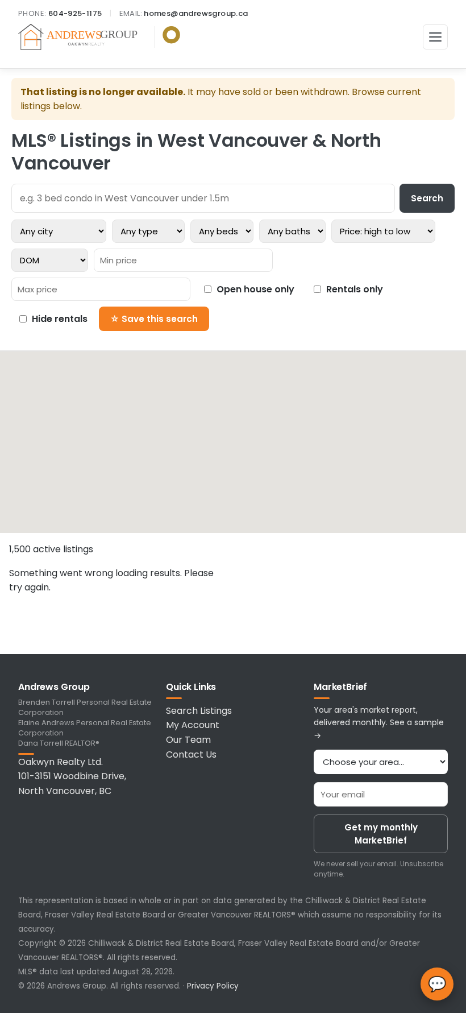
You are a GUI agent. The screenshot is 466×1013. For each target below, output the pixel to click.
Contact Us (191, 754)
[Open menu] (435, 36)
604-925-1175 (75, 13)
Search (427, 198)
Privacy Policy (213, 986)
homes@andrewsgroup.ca (196, 13)
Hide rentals (60, 318)
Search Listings (199, 710)
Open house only (255, 289)
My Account (192, 724)
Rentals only (354, 289)
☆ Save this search (154, 319)
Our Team (188, 739)
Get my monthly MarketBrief (381, 833)
